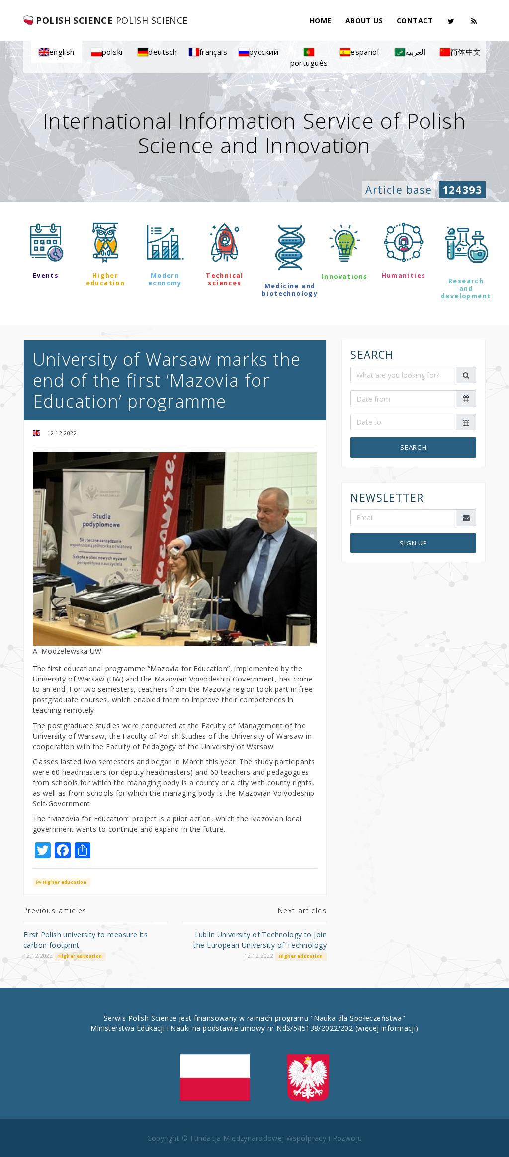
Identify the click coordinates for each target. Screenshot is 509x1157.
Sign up (413, 543)
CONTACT (415, 20)
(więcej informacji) (387, 1028)
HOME (321, 20)
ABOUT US (364, 20)
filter (254, 324)
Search (413, 447)
